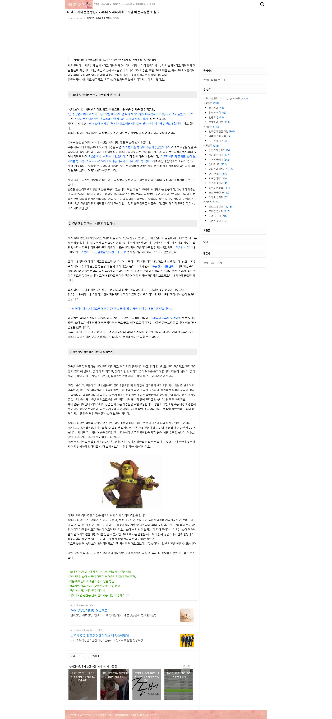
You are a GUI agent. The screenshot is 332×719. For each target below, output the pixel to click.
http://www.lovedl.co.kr (83, 630)
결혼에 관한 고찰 (220, 136)
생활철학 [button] (105, 4)
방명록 (152, 4)
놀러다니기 (218, 164)
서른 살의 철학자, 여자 (78, 4)
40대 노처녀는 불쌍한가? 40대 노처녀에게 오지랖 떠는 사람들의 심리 (113, 12)
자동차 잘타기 (218, 220)
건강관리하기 (218, 173)
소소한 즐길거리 (219, 192)
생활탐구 (211, 145)
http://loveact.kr (79, 605)
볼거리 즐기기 (219, 155)
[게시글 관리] (83, 656)
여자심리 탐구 (218, 140)
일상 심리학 (217, 112)
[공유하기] (79, 656)
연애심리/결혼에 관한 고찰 (98, 18)
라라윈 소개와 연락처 (214, 79)
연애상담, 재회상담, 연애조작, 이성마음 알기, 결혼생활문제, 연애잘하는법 (113, 615)
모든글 (97, 4)
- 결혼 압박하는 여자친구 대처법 (86, 590)
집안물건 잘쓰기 (219, 187)
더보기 (186, 666)
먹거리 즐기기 (219, 159)
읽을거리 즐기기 (219, 150)
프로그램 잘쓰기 (220, 206)
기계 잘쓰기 (218, 216)
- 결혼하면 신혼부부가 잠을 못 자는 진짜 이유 (94, 586)
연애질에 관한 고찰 (222, 131)
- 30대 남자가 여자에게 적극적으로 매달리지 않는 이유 (99, 571)
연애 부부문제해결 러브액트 (88, 610)
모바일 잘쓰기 (219, 211)
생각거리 (216, 107)
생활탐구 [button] (128, 4)
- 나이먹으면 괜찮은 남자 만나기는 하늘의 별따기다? (98, 595)
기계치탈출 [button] (141, 4)
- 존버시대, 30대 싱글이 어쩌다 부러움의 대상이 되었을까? (102, 576)
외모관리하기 (218, 178)
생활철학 (211, 103)
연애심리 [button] (117, 4)
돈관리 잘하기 (218, 183)
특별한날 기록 (219, 122)
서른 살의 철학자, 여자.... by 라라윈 (225, 98)
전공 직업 (216, 117)
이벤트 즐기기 (218, 197)
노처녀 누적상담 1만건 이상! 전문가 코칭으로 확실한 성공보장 (106, 640)
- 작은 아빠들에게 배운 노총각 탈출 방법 (91, 581)
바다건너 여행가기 (221, 169)
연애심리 (211, 126)
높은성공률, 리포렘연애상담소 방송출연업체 (99, 635)
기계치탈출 (212, 202)
